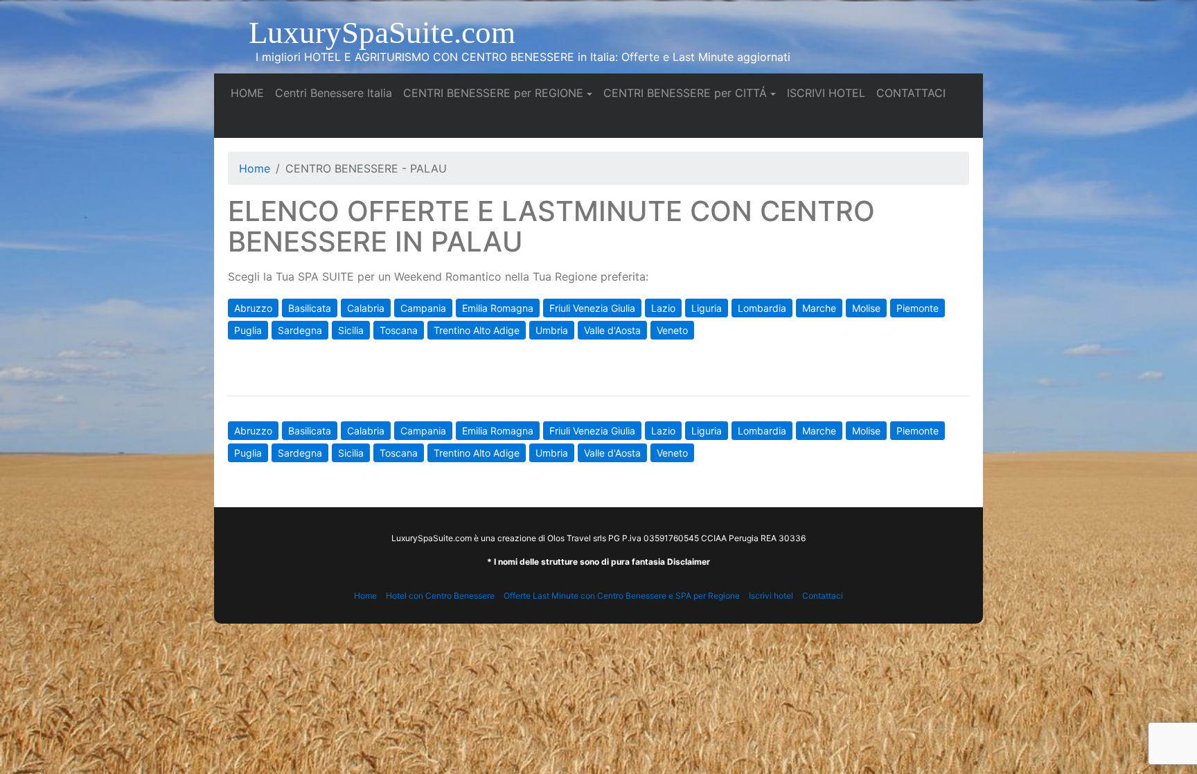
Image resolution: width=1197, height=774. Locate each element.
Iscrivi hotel (771, 595)
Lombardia (762, 308)
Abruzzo (253, 308)
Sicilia (351, 330)
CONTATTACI (913, 92)
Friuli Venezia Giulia (592, 308)
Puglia (248, 330)
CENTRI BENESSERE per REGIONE (493, 93)
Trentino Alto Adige (477, 330)
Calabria (365, 308)
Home (254, 168)
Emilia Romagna (497, 308)
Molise (866, 308)
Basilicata (309, 308)
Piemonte (917, 308)
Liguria (706, 308)
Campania (423, 308)
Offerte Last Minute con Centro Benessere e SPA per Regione (622, 595)
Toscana (399, 330)
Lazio (663, 308)
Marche (819, 308)
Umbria (551, 330)
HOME (250, 92)
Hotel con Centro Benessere (440, 595)
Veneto (672, 330)
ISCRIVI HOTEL (829, 92)
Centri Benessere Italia (336, 92)
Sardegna (300, 330)
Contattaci (822, 595)
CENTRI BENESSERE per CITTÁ (685, 93)
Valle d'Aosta (612, 330)
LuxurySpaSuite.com (382, 32)
